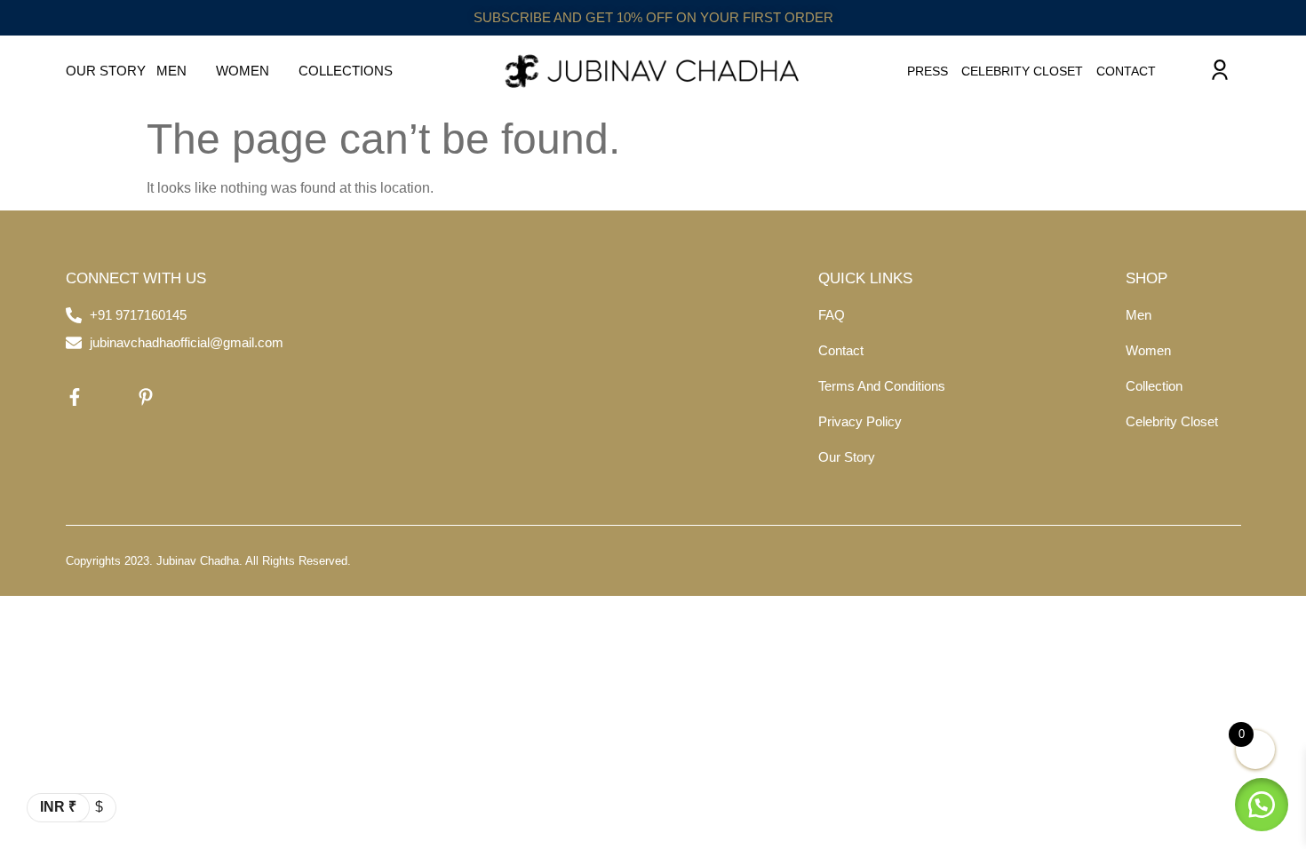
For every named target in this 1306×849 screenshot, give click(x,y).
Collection (1154, 385)
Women (242, 70)
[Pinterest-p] (146, 397)
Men (171, 70)
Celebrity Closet (1022, 71)
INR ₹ (58, 806)
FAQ (831, 314)
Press (927, 71)
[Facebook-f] (75, 397)
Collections (346, 70)
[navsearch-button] (1182, 71)
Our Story (106, 70)
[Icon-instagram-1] (110, 397)
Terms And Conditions (881, 385)
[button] (1261, 804)
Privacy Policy (860, 421)
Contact (1126, 71)
